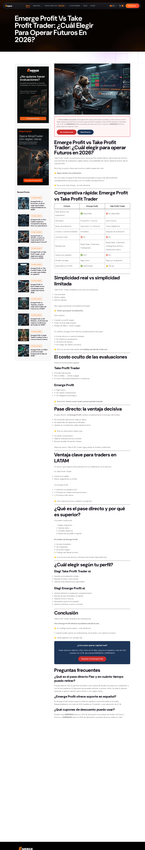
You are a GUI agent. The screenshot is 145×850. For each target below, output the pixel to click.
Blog (85, 6)
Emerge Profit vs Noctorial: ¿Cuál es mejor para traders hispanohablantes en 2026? (38, 205)
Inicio (28, 6)
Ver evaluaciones (66, 132)
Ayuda (92, 6)
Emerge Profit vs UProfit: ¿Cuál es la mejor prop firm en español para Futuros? (39, 239)
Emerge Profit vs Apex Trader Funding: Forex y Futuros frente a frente (39, 337)
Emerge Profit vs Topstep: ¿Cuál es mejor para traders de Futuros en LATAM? (38, 306)
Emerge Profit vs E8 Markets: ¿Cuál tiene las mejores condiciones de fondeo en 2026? (39, 322)
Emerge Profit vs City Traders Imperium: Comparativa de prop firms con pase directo (39, 223)
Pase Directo (85, 132)
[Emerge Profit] (9, 6)
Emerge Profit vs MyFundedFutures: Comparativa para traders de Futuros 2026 (37, 288)
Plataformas (74, 6)
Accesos (133, 6)
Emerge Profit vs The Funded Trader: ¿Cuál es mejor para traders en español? (38, 271)
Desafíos (36, 6)
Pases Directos (54, 6)
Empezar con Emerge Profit (92, 659)
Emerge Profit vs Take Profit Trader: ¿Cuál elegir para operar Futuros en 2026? (38, 255)
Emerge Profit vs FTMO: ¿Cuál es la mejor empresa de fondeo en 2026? (39, 353)
